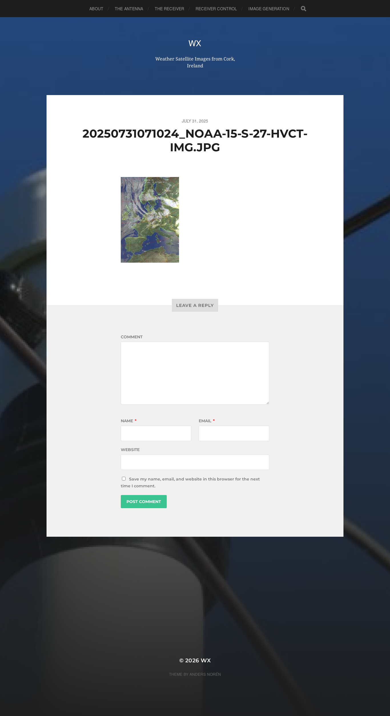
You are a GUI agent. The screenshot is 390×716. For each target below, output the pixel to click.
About (96, 8)
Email (207, 420)
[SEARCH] (303, 8)
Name (128, 420)
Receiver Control (216, 8)
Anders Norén (205, 674)
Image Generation (268, 8)
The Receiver (169, 8)
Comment (131, 336)
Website (130, 449)
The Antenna (129, 8)
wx (195, 43)
